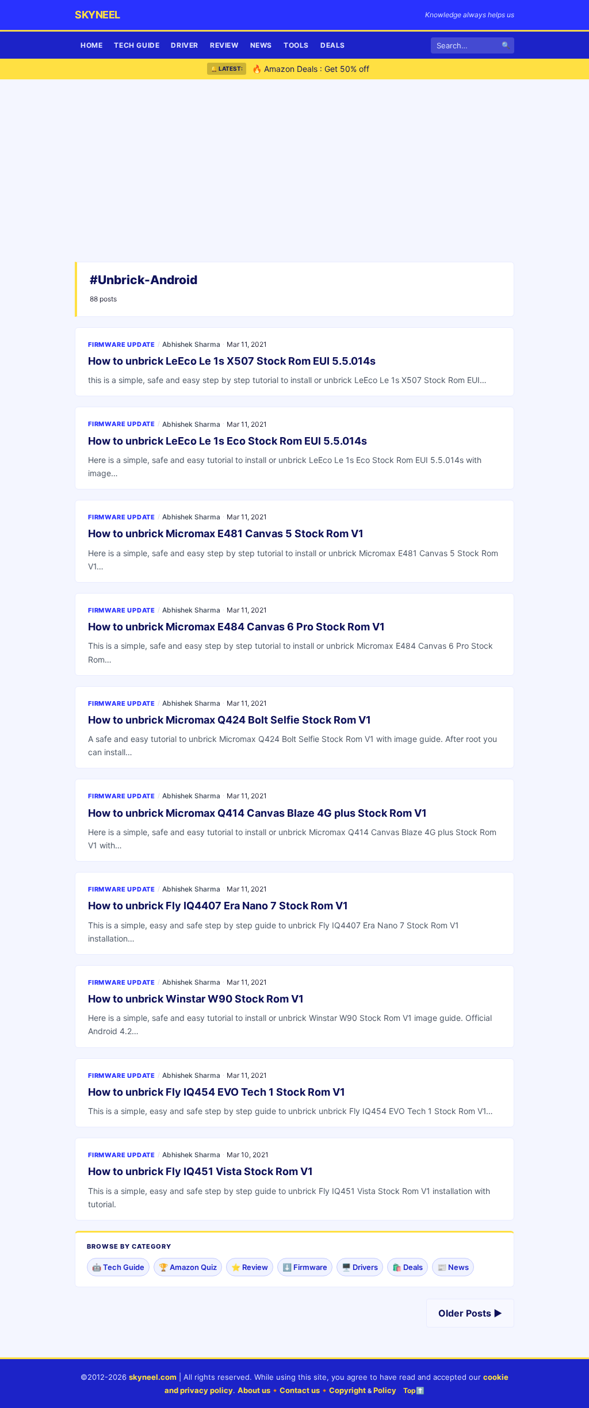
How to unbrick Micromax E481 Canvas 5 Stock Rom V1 (226, 533)
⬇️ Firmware (304, 1267)
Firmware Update (121, 344)
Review (224, 45)
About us (254, 1390)
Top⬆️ (413, 1390)
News (261, 45)
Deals (332, 45)
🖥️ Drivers (360, 1267)
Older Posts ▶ (470, 1313)
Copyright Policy (362, 1390)
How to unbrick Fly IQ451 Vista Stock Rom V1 (200, 1171)
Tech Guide (136, 45)
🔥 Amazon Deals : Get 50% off (310, 68)
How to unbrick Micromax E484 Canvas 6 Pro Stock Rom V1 (236, 627)
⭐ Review (249, 1267)
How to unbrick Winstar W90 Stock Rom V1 (196, 999)
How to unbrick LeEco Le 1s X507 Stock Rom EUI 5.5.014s (232, 361)
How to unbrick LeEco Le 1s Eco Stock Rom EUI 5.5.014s (227, 441)
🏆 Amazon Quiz (188, 1267)
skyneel (97, 15)
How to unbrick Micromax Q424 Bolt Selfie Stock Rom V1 (229, 720)
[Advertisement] (294, 172)
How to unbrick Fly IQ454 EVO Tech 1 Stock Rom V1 (216, 1092)
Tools (296, 45)
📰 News (453, 1267)
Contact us (300, 1390)
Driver (184, 45)
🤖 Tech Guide (118, 1267)
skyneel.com (153, 1377)
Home (91, 45)
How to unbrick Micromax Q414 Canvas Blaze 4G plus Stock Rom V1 (257, 813)
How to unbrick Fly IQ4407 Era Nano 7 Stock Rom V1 (218, 906)
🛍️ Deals (407, 1267)
